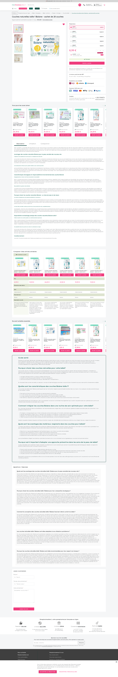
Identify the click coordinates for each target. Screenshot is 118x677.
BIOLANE (39, 19)
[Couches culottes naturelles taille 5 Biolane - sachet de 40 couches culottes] (67, 263)
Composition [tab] (45, 143)
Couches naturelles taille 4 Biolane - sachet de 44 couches (96, 271)
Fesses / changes (56, 13)
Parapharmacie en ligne (24, 13)
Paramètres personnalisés (68, 671)
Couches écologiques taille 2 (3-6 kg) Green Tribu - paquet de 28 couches (33, 125)
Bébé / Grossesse (36, 13)
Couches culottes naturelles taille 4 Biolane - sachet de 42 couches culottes (95, 341)
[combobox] (54, 5)
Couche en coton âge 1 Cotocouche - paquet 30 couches (18, 340)
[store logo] (19, 5)
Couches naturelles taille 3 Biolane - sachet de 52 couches (81, 271)
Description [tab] (20, 143)
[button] (64, 24)
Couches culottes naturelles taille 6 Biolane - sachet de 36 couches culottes (96, 125)
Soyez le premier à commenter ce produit (22, 19)
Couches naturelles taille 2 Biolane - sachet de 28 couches (50, 340)
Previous (103, 105)
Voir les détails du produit (47, 19)
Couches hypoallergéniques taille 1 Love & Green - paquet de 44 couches (80, 341)
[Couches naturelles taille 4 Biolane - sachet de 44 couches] (97, 263)
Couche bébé (66, 13)
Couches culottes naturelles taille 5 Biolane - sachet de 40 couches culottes (81, 125)
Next (105, 105)
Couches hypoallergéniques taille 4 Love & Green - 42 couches (18, 124)
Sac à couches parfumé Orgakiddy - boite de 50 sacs (64, 340)
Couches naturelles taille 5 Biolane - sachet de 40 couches (35, 271)
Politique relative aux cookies (44, 668)
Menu (15, 8)
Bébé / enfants (46, 13)
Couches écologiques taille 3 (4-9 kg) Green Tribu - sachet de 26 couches (64, 125)
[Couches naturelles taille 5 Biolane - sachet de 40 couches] (36, 263)
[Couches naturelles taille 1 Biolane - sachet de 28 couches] (21, 263)
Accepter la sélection (47, 671)
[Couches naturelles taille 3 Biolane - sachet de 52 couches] (82, 263)
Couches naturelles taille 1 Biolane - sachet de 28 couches (20, 271)
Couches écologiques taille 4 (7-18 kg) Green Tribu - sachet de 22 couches (49, 125)
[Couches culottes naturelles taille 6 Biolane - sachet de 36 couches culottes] (51, 263)
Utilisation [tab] (32, 143)
